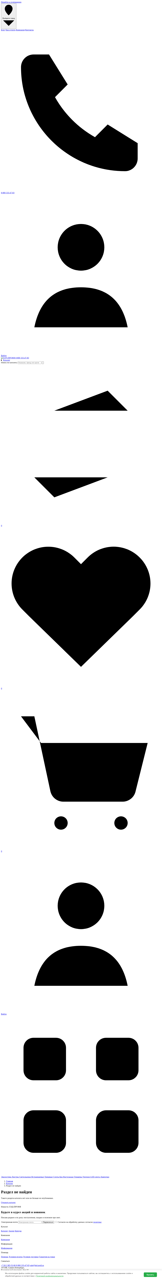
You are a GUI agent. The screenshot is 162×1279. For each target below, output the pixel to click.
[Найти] (43, 362)
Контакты (29, 30)
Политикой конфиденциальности (49, 1276)
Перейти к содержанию (11, 2)
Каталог (9, 1183)
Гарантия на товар (47, 1257)
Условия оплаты (16, 1257)
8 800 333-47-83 (22, 1265)
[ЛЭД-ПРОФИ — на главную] (8, 358)
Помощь (4, 1257)
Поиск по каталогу (9, 362)
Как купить (10, 30)
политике (97, 1222)
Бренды (18, 1231)
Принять (150, 1275)
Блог (3, 30)
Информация (6, 1248)
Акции (11, 1231)
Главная (9, 1181)
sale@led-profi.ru (37, 1265)
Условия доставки (31, 1257)
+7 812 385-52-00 (8, 1265)
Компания (20, 30)
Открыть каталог (8, 1202)
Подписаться (48, 1222)
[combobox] (29, 362)
